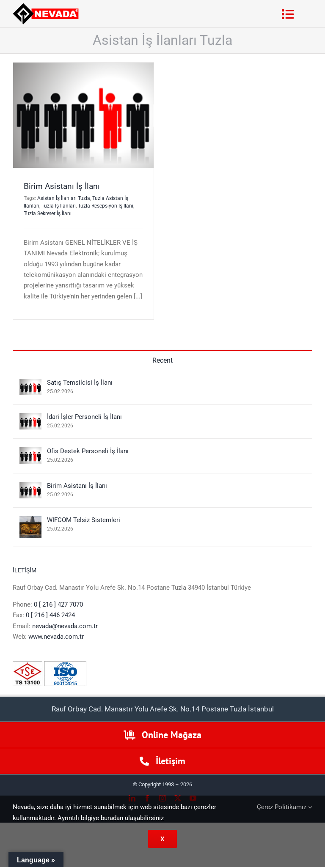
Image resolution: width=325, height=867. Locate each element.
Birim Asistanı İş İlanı (62, 186)
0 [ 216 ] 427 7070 (58, 604)
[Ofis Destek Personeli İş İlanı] (30, 452)
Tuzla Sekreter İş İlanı (48, 213)
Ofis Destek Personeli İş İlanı (88, 451)
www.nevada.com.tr (56, 636)
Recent (162, 360)
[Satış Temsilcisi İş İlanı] (30, 384)
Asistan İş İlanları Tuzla (63, 198)
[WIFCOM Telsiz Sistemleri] (30, 521)
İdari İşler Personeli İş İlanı (84, 417)
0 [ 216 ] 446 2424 (50, 615)
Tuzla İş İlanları (58, 206)
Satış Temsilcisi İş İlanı (80, 382)
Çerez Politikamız (282, 807)
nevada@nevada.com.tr (65, 626)
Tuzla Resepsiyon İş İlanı (105, 206)
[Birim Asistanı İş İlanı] (30, 487)
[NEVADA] (46, 6)
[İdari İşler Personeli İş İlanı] (30, 418)
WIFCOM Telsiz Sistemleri (83, 520)
